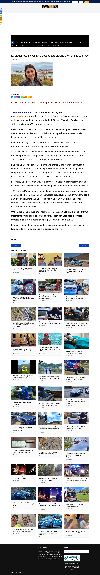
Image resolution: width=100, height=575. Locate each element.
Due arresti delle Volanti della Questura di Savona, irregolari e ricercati (48, 533)
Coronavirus (44, 42)
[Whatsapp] (22, 97)
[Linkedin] (19, 97)
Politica (62, 42)
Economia (56, 42)
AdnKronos (49, 45)
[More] (31, 97)
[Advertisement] (50, 24)
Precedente (16, 245)
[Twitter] (15, 97)
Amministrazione (69, 42)
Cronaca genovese (35, 42)
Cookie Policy (56, 45)
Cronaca (17, 42)
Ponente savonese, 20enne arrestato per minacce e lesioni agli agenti (23, 504)
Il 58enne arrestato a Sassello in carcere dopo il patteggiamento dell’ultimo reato (22, 429)
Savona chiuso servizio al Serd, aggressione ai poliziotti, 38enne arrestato (75, 401)
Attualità (51, 42)
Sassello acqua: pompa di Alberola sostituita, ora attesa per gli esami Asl (49, 505)
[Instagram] (17, 97)
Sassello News (41, 45)
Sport (13, 45)
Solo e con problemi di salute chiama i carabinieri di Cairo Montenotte (48, 270)
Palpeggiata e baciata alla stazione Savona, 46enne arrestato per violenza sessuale (49, 296)
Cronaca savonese (25, 42)
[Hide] (0, 24)
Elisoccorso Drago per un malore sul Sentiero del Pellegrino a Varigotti (76, 455)
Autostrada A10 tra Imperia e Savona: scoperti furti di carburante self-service (23, 298)
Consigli (82, 42)
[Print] (26, 97)
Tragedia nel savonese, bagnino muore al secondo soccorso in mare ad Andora (50, 349)
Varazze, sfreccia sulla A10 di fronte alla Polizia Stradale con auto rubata (76, 271)
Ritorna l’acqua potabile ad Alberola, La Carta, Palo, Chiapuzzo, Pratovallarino (23, 324)
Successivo (83, 245)
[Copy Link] (29, 97)
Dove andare (33, 45)
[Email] (24, 97)
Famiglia (77, 42)
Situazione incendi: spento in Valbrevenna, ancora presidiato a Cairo (49, 428)
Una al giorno (25, 45)
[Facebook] (12, 97)
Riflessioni (18, 45)
